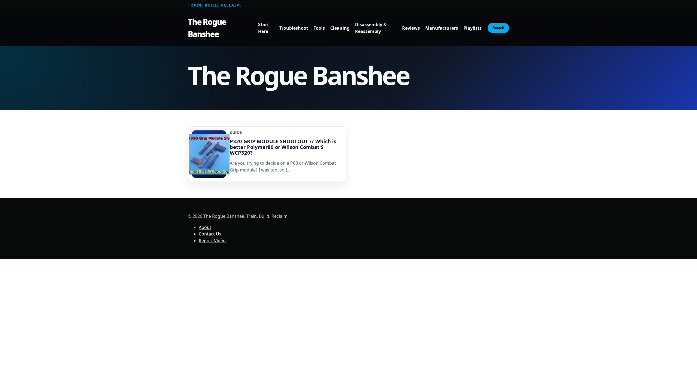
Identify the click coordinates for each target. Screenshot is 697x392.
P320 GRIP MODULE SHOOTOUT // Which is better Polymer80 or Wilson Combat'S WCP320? (283, 147)
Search (498, 28)
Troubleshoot (293, 28)
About (205, 227)
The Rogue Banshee (207, 27)
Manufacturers (441, 28)
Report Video (212, 241)
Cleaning (340, 28)
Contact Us (210, 234)
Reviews (411, 28)
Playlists (472, 28)
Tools (319, 28)
